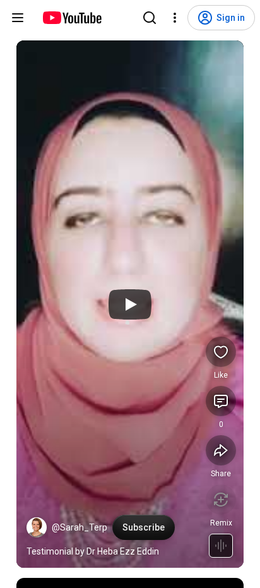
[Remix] (221, 499)
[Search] (149, 17)
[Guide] (17, 17)
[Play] (130, 304)
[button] (37, 527)
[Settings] (174, 17)
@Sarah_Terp (79, 527)
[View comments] (221, 401)
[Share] (221, 450)
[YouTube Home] (71, 17)
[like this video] (221, 352)
